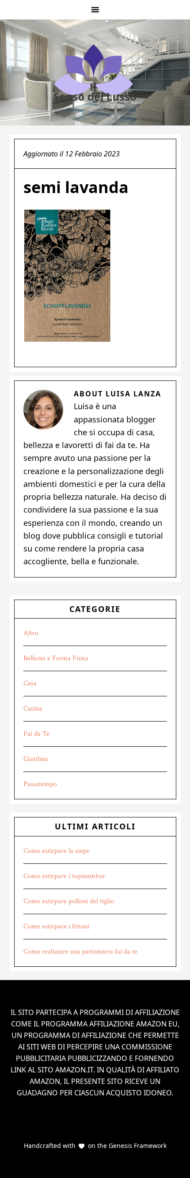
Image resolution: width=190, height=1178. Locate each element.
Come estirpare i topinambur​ (64, 876)
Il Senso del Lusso (95, 72)
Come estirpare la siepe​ (56, 850)
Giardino (35, 759)
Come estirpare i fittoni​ (56, 926)
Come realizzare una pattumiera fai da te (80, 951)
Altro (30, 633)
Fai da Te (36, 733)
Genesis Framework (137, 1145)
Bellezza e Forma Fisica (55, 658)
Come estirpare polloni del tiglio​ (68, 901)
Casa (30, 683)
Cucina (32, 708)
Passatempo (40, 784)
